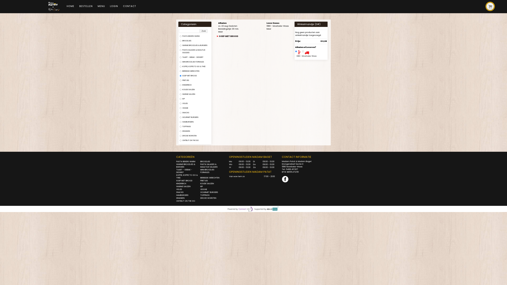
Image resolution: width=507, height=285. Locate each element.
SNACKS (185, 112)
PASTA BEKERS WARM (191, 36)
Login (114, 6)
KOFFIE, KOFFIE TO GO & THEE (193, 66)
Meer (220, 31)
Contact (129, 6)
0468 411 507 (292, 169)
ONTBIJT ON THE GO (190, 140)
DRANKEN (186, 131)
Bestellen (86, 6)
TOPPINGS (186, 126)
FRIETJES (185, 80)
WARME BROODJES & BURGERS (194, 45)
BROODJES (186, 41)
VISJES (185, 103)
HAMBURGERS (188, 122)
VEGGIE (185, 108)
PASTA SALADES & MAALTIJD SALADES (193, 51)
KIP (183, 99)
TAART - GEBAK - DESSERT (192, 57)
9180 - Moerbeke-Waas (307, 56)
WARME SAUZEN (188, 94)
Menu (101, 6)
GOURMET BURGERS (190, 117)
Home (70, 6)
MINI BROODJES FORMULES (193, 62)
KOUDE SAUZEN (188, 89)
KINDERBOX (187, 85)
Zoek (204, 31)
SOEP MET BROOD (189, 76)
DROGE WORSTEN (189, 136)
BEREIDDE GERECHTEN (190, 71)
